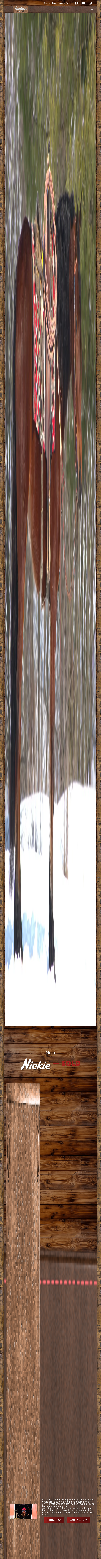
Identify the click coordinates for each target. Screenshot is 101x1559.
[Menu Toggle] (92, 9)
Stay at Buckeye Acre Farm (57, 3)
